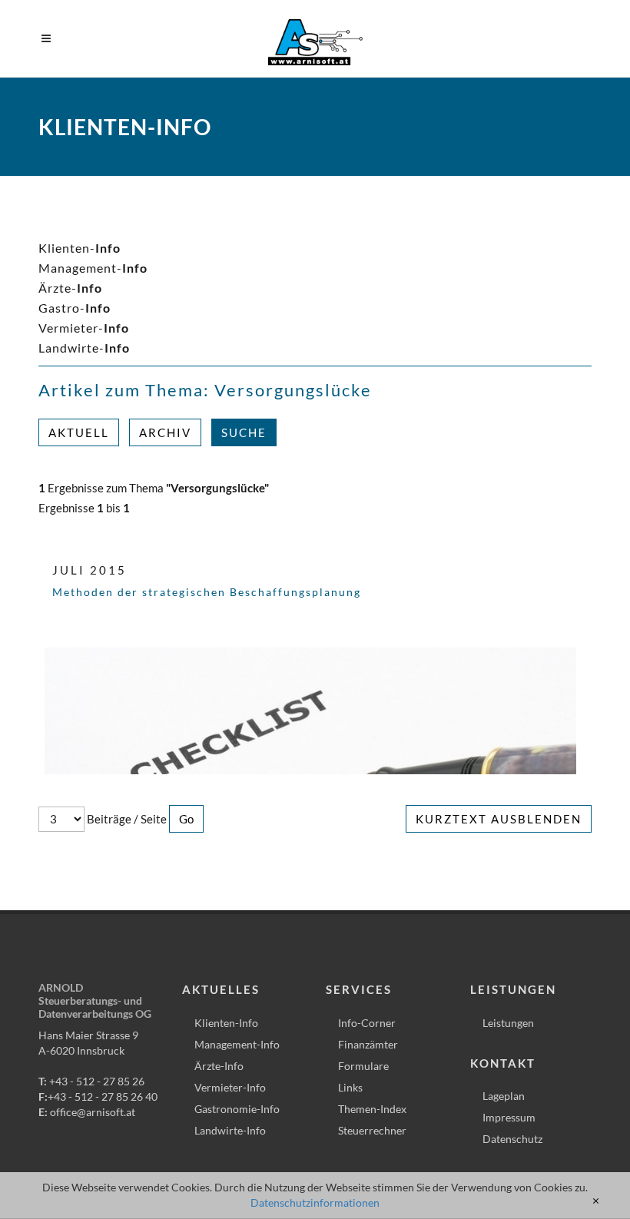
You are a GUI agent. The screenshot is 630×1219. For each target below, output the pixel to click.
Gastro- (74, 307)
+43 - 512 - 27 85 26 (96, 1081)
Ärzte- (70, 287)
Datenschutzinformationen (315, 1202)
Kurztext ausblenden (499, 819)
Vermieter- (83, 327)
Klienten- (79, 247)
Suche (244, 432)
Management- (93, 267)
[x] (596, 1201)
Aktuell (78, 432)
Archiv (165, 432)
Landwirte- (84, 347)
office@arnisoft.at (92, 1111)
